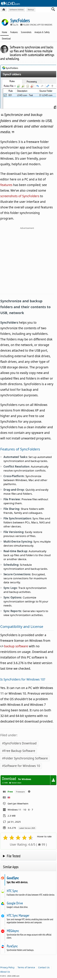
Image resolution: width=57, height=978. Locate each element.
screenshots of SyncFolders (19, 196)
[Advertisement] (28, 262)
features (6, 185)
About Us (5, 971)
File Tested (13, 856)
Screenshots (26, 32)
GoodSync (13, 878)
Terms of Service (26, 967)
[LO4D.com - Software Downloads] (4, 9)
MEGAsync (13, 931)
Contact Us (44, 967)
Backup (31, 9)
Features (14, 32)
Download (6, 38)
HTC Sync (12, 891)
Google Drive (15, 903)
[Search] (53, 10)
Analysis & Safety (42, 32)
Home (4, 32)
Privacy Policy (7, 967)
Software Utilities (17, 9)
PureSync (12, 946)
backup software (15, 646)
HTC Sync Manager (18, 915)
